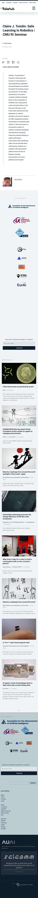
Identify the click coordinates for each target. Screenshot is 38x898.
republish (15, 2)
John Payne (7, 43)
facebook (4, 823)
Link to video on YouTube (11, 67)
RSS (2, 815)
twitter (3, 825)
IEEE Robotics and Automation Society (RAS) (15, 477)
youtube (3, 829)
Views (2, 797)
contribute (9, 2)
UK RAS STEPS (17, 567)
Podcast (3, 799)
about (3, 2)
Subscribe (19, 348)
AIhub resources (23, 2)
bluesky (3, 827)
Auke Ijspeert (30, 522)
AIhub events (32, 2)
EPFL (4, 390)
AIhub (4, 437)
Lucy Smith (12, 437)
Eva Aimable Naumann (17, 522)
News (2, 795)
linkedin (3, 821)
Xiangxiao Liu (7, 522)
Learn (2, 801)
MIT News (5, 688)
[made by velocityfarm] (22, 884)
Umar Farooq (6, 567)
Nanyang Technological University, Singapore (16, 646)
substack (3, 819)
